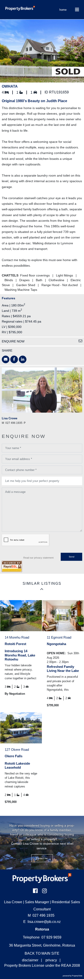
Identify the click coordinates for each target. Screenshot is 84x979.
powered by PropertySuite (72, 976)
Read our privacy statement (38, 557)
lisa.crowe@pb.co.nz (44, 922)
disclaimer (30, 960)
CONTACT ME (42, 858)
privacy (51, 960)
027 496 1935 (41, 915)
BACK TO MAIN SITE (42, 953)
